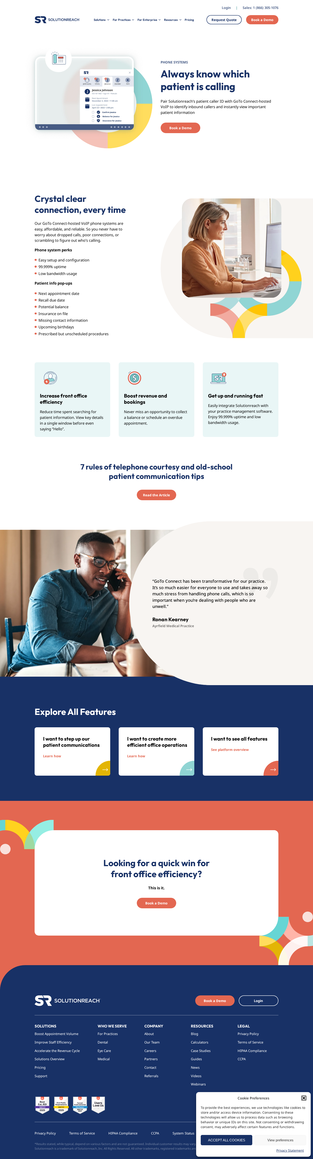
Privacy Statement (290, 1150)
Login (226, 7)
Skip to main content (20, 4)
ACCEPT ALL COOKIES (226, 1140)
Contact (150, 1067)
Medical (104, 1059)
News (195, 1067)
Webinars (198, 1084)
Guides (196, 1059)
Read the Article (156, 495)
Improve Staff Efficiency (53, 1042)
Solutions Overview (50, 1059)
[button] (304, 1098)
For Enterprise (147, 20)
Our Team (152, 1042)
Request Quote (224, 19)
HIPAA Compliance (252, 1050)
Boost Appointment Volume (56, 1033)
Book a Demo (262, 19)
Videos (196, 1075)
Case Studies (201, 1050)
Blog (194, 1033)
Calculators (199, 1042)
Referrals (151, 1075)
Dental (103, 1042)
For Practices (108, 1033)
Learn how (52, 756)
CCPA (242, 1059)
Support (41, 1075)
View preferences (280, 1140)
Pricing (189, 20)
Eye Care (104, 1050)
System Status (183, 1133)
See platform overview (230, 749)
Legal (244, 1026)
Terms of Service (250, 1042)
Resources (202, 1026)
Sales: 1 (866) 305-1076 (260, 7)
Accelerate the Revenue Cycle (57, 1050)
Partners (151, 1059)
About (149, 1033)
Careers (150, 1050)
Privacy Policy (248, 1033)
